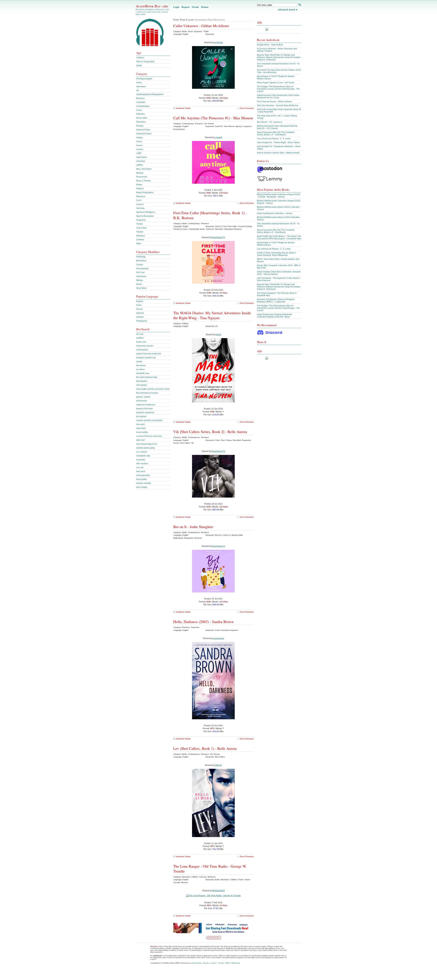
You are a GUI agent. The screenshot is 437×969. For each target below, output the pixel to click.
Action (139, 82)
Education (141, 122)
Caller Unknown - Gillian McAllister (201, 25)
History (139, 137)
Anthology (141, 257)
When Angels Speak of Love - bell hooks (275, 82)
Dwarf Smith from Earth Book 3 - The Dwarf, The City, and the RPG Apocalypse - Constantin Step (279, 237)
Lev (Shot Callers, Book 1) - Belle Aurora (205, 748)
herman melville (143, 483)
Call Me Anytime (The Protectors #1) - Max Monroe (213, 117)
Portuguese (141, 321)
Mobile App (235, 963)
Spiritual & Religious (145, 212)
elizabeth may (142, 373)
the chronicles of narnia (147, 393)
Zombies (140, 239)
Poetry (139, 184)
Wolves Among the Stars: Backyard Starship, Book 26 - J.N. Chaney (277, 127)
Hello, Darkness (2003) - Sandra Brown (203, 621)
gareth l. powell (143, 397)
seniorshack (218, 638)
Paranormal (141, 177)
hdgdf (218, 334)
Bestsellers (141, 260)
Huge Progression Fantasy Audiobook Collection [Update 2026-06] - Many (274, 315)
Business (140, 98)
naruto (139, 361)
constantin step (143, 456)
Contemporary (143, 106)
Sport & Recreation (145, 216)
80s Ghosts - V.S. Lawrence (269, 122)
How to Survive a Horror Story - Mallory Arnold (278, 153)
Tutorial (139, 232)
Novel (139, 284)
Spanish (140, 313)
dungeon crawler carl (146, 357)
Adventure (141, 86)
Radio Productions (144, 192)
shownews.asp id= (144, 346)
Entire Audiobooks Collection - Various (274, 213)
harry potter (141, 479)
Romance (140, 196)
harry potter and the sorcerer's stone (153, 389)
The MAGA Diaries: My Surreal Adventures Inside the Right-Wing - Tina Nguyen (212, 315)
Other (138, 243)
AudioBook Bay (152, 6)
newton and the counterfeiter (149, 420)
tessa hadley (142, 432)
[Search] (299, 5)
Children (140, 57)
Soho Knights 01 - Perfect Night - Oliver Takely (278, 142)
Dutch (139, 305)
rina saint (140, 424)
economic (140, 459)
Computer (140, 102)
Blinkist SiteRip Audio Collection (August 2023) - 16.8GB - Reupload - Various (278, 195)
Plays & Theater (143, 181)
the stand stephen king (146, 377)
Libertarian (141, 276)
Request (185, 7)
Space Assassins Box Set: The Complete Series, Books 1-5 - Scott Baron (275, 133)
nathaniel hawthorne (145, 405)
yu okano (140, 369)
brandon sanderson (145, 412)
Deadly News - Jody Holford (270, 45)
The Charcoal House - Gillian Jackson (274, 101)
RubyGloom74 (218, 237)
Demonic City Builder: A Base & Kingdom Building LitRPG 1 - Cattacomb (276, 300)
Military (139, 280)
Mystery (139, 173)
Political (140, 188)
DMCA (227, 963)
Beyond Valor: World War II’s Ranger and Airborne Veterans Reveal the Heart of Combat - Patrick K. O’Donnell (279, 57)
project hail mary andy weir (148, 353)
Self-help (140, 208)
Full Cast (140, 272)
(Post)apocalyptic (144, 78)
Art (137, 90)
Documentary (142, 268)
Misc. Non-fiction (144, 169)
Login (176, 7)
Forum (195, 7)
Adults (139, 65)
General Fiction (143, 130)
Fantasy (140, 126)
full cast (139, 334)
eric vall (139, 467)
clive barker (141, 385)
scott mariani (142, 350)
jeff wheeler (141, 401)
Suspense (141, 220)
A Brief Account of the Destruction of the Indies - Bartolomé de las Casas (278, 96)
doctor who (141, 342)
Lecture (139, 149)
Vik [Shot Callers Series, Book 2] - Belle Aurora (210, 431)
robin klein (141, 428)
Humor (139, 145)
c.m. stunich (141, 452)
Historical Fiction (144, 133)
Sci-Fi (139, 200)
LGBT (139, 153)
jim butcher (141, 416)
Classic (139, 264)
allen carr (140, 440)
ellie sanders (142, 463)
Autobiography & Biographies (150, 94)
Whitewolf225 (218, 890)
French (139, 309)
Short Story (141, 288)
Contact (213, 963)
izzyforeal (218, 42)
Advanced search (286, 9)
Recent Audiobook (268, 40)
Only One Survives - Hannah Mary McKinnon (277, 105)
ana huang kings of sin (146, 444)
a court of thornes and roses (149, 436)
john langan (141, 487)
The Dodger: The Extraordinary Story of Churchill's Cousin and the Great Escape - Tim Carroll (278, 89)
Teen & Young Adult (145, 61)
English (139, 301)
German (140, 317)
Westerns (140, 236)
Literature (140, 161)
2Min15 (218, 765)
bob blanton (141, 381)
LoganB (218, 137)
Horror (139, 141)
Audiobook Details (183, 108)
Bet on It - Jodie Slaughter (193, 526)
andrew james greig (145, 448)
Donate (204, 7)
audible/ (140, 338)
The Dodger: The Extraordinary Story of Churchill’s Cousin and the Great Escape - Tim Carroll (278, 308)
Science (140, 204)
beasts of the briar (144, 408)
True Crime (141, 228)
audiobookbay (196, 963)
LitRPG (139, 165)
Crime (139, 110)
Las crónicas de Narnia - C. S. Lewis (274, 138)
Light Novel (141, 157)
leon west (140, 471)
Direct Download (246, 108)
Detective (140, 114)
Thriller (139, 224)
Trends (221, 963)
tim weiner (141, 365)
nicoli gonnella (143, 475)
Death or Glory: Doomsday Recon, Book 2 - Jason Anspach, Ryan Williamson (277, 254)
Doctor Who (141, 118)
